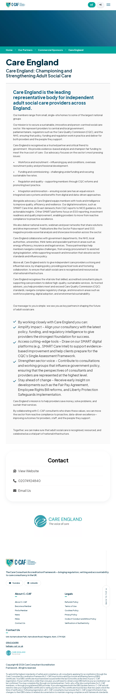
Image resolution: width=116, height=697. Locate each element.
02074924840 (29, 481)
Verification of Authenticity (77, 623)
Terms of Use (70, 606)
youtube (16, 583)
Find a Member (21, 610)
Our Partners (25, 50)
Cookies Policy (71, 610)
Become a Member (23, 606)
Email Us (24, 491)
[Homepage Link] (15, 4)
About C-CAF (21, 602)
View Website (28, 471)
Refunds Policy (71, 602)
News (17, 615)
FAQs (17, 619)
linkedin (34, 583)
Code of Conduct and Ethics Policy (80, 619)
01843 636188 (12, 642)
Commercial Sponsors (50, 50)
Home (9, 50)
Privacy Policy (71, 615)
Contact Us (20, 623)
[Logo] (21, 562)
